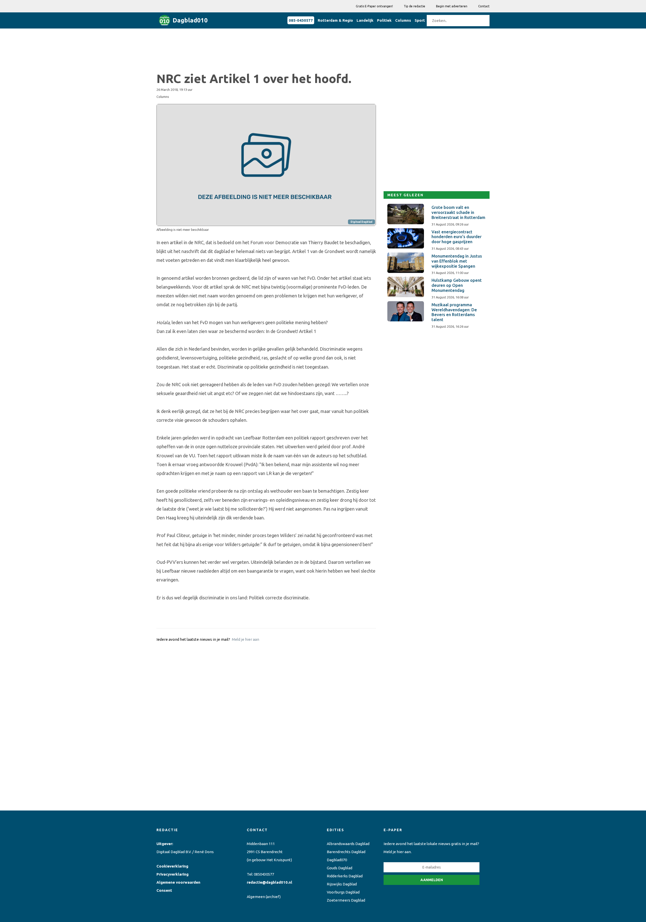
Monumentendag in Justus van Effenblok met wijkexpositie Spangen (457, 261)
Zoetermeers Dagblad (346, 900)
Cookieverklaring (172, 866)
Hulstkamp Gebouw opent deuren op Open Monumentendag (457, 285)
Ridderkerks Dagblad (345, 876)
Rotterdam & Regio (335, 20)
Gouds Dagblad (339, 868)
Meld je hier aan (245, 639)
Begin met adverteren (451, 6)
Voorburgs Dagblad (343, 892)
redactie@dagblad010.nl (269, 882)
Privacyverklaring (172, 874)
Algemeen (256, 897)
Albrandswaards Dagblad (348, 844)
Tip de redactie (414, 6)
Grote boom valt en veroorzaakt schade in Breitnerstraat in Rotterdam (458, 212)
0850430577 (264, 874)
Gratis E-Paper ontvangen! (374, 6)
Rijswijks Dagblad (342, 884)
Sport (420, 20)
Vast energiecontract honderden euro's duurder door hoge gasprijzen (456, 237)
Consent (164, 890)
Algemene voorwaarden (178, 882)
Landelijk (365, 20)
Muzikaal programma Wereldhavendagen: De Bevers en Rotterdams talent (454, 312)
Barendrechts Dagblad (346, 852)
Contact (484, 6)
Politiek (384, 20)
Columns (403, 20)
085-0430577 (301, 20)
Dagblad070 (337, 860)
